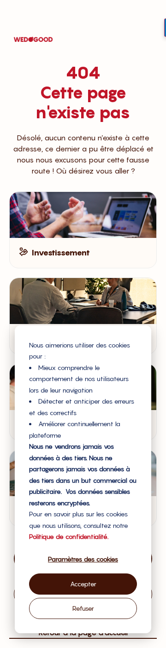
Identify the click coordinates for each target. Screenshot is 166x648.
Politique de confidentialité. (68, 536)
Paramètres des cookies (83, 559)
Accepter (83, 584)
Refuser (83, 608)
